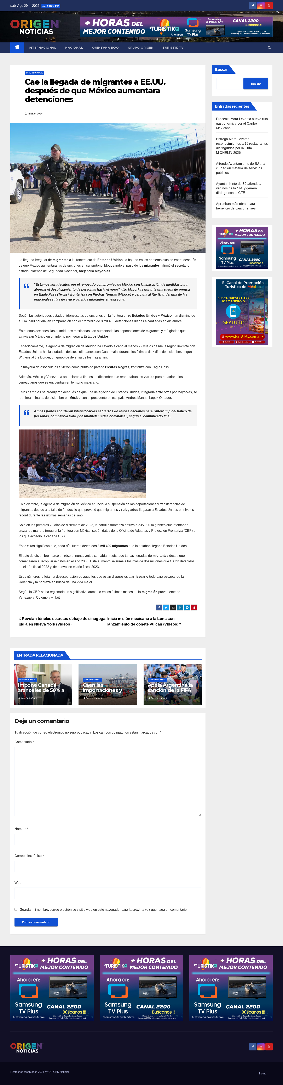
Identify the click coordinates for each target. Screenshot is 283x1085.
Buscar (221, 69)
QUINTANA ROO (105, 47)
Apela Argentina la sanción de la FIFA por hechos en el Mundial (170, 693)
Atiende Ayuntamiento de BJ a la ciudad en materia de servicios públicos (240, 168)
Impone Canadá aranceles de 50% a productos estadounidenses (41, 693)
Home (262, 1073)
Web (18, 882)
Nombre (21, 829)
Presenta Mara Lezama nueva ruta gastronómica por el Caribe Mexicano (242, 123)
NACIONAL (74, 47)
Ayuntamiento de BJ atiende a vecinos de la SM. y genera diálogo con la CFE (238, 188)
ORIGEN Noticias (59, 1071)
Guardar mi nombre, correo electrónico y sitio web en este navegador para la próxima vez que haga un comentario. (103, 909)
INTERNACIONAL (42, 47)
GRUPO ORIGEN (140, 47)
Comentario (24, 742)
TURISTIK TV (173, 47)
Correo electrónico (29, 856)
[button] (269, 47)
